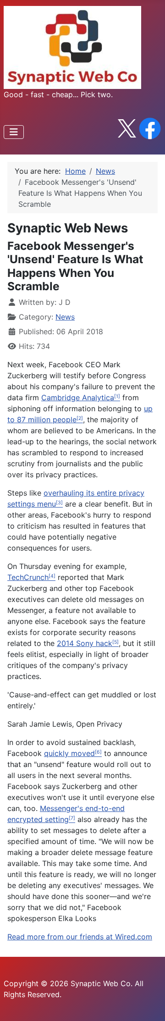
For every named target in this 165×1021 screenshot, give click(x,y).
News (65, 316)
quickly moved (69, 753)
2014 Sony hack (84, 643)
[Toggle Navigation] (14, 132)
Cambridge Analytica (77, 397)
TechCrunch (28, 577)
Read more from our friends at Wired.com (79, 936)
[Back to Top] (149, 1004)
